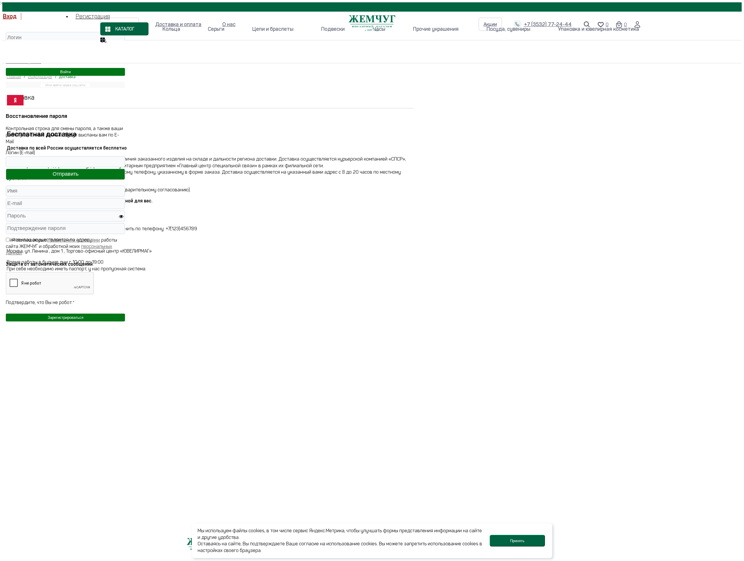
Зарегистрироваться (65, 317)
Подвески (333, 29)
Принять (517, 541)
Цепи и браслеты (273, 29)
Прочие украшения (436, 29)
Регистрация (93, 16)
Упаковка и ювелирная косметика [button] (598, 29)
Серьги (216, 29)
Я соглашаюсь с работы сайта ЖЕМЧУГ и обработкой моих (61, 246)
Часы (379, 29)
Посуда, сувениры (508, 29)
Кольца (171, 29)
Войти (65, 72)
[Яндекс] (15, 100)
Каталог (125, 29)
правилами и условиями (74, 240)
